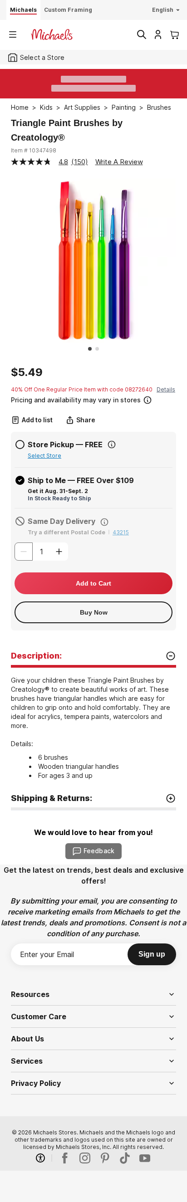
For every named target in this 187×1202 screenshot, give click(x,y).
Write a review (119, 161)
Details (166, 389)
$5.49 (27, 372)
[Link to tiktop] (125, 1158)
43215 (121, 532)
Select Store (44, 455)
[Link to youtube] (145, 1158)
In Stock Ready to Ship (59, 498)
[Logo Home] (51, 34)
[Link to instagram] (85, 1158)
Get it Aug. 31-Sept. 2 (58, 491)
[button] (92, 399)
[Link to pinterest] (105, 1158)
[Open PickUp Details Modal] (111, 444)
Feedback (99, 851)
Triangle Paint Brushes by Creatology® (67, 130)
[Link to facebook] (65, 1158)
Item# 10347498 (33, 150)
